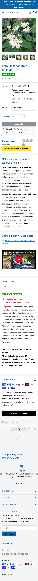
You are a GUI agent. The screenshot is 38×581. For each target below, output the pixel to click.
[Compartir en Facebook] (23, 140)
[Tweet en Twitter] (31, 140)
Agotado (19, 124)
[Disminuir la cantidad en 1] (14, 116)
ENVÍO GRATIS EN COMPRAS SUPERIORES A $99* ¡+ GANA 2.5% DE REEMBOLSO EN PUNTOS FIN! (19, 4)
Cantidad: (6, 116)
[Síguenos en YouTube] (18, 554)
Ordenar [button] (5, 422)
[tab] (18, 429)
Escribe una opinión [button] (19, 413)
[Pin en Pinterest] (27, 140)
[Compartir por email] (23, 144)
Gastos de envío (18, 99)
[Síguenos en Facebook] (3, 554)
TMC (4, 79)
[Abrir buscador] (26, 12)
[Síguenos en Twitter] (7, 554)
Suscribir (9, 534)
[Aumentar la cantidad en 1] (24, 116)
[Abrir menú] (3, 12)
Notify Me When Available (16, 149)
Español (6, 543)
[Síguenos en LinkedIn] (26, 554)
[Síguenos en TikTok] (22, 554)
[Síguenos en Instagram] (11, 554)
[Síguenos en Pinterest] (15, 554)
